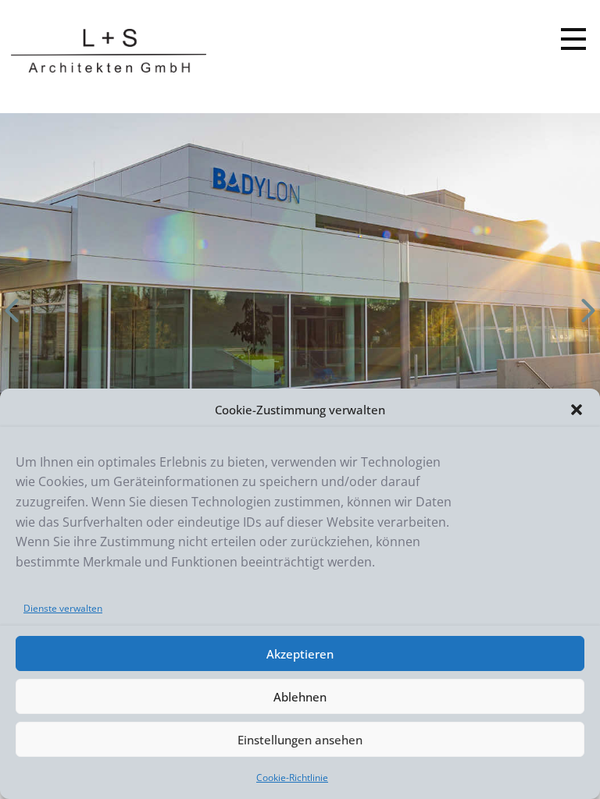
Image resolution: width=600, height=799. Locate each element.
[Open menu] (573, 39)
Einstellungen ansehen (300, 740)
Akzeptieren (300, 654)
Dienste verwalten (62, 608)
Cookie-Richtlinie (292, 777)
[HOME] (108, 51)
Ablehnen (300, 697)
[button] (576, 409)
